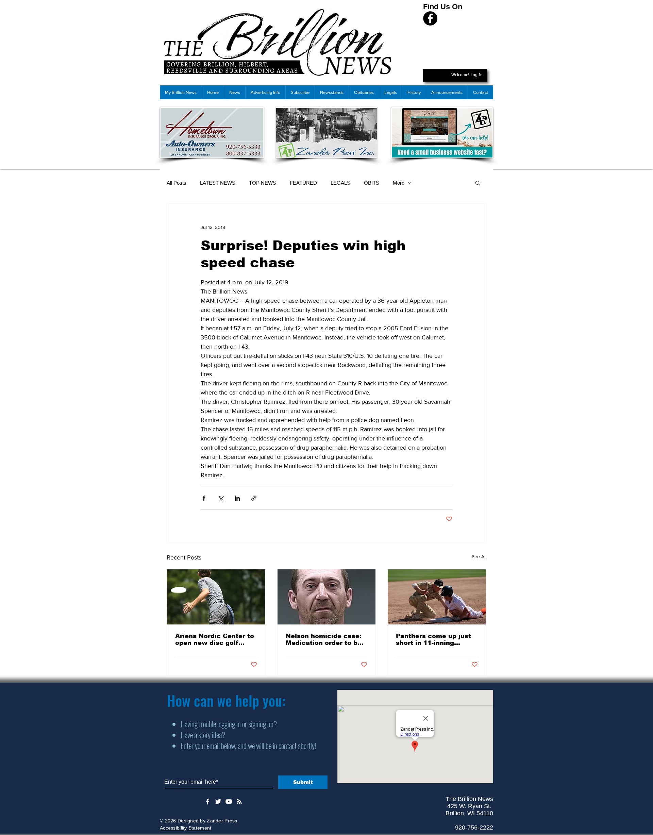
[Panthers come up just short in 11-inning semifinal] (437, 596)
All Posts (176, 183)
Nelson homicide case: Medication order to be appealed (324, 639)
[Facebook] (430, 18)
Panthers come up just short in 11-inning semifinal (433, 639)
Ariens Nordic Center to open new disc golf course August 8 (214, 639)
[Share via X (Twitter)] (220, 498)
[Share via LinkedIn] (237, 498)
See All (479, 556)
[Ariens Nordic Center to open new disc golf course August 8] (216, 596)
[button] (477, 182)
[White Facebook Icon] (208, 801)
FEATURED (303, 183)
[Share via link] (254, 498)
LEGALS (340, 183)
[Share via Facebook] (204, 498)
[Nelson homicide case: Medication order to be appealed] (327, 596)
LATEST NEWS (217, 183)
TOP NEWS (262, 183)
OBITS (371, 183)
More (398, 183)
